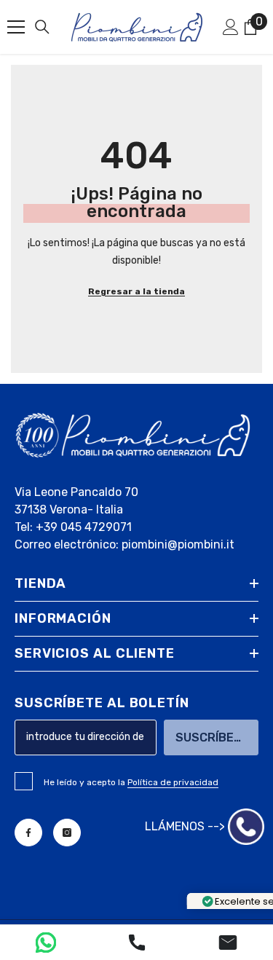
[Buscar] (42, 27)
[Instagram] (67, 832)
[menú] (16, 27)
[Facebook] (28, 832)
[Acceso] (231, 27)
